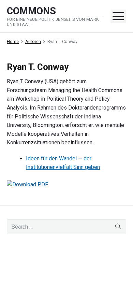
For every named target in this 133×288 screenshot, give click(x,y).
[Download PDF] (27, 184)
